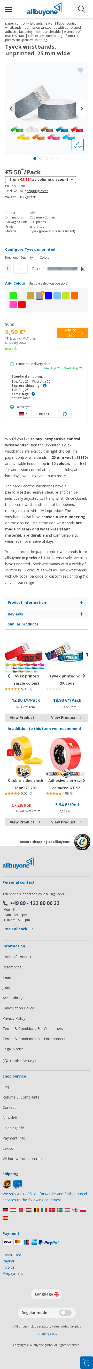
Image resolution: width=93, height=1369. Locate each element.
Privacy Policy (14, 1018)
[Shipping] (12, 1187)
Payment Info (14, 1138)
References (12, 967)
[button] (13, 296)
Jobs (6, 987)
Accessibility (12, 997)
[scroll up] (86, 1337)
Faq (6, 1086)
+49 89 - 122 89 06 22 (34, 903)
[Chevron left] (11, 109)
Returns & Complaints (21, 1097)
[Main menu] (9, 9)
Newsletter (12, 1117)
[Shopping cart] (86, 1362)
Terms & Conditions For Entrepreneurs (35, 1038)
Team (7, 977)
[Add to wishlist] (80, 70)
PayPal (8, 1261)
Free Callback (15, 928)
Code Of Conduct (17, 956)
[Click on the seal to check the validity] (82, 846)
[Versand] (46, 1215)
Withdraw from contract (23, 1158)
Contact (9, 1107)
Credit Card (12, 1254)
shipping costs (37, 191)
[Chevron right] (82, 109)
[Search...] (81, 9)
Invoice (8, 1267)
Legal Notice (13, 1049)
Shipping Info (13, 1127)
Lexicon (9, 1148)
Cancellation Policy (18, 1008)
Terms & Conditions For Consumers (33, 1028)
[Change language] (56, 1294)
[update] (65, 414)
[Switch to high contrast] (65, 1313)
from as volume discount (39, 179)
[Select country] (24, 414)
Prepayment (13, 1273)
